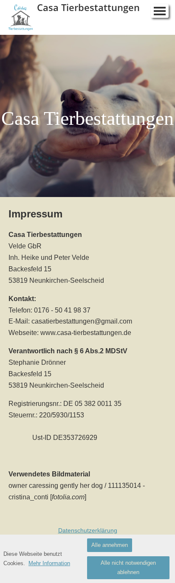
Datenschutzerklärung (87, 530)
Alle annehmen (109, 545)
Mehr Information (49, 563)
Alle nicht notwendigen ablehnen (128, 567)
